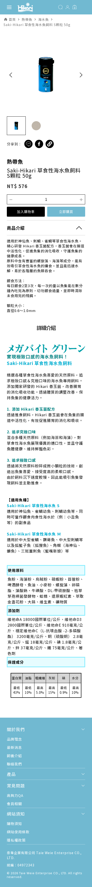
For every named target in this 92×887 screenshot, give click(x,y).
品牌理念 (14, 739)
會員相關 (14, 803)
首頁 (12, 19)
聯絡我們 (14, 763)
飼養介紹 (14, 755)
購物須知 (14, 823)
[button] (11, 74)
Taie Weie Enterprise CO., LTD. (43, 873)
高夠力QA (15, 795)
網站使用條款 (18, 831)
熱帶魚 (15, 161)
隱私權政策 (16, 840)
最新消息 (14, 747)
